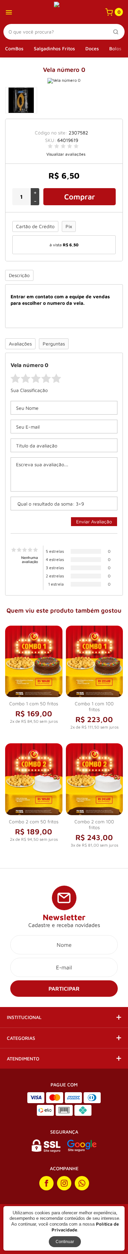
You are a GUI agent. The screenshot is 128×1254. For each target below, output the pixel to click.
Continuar (65, 1241)
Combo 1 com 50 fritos (33, 703)
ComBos (14, 48)
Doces (92, 48)
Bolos (115, 48)
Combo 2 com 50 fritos (33, 821)
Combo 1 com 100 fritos (94, 706)
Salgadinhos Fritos (54, 48)
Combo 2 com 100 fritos (94, 824)
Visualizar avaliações (65, 154)
